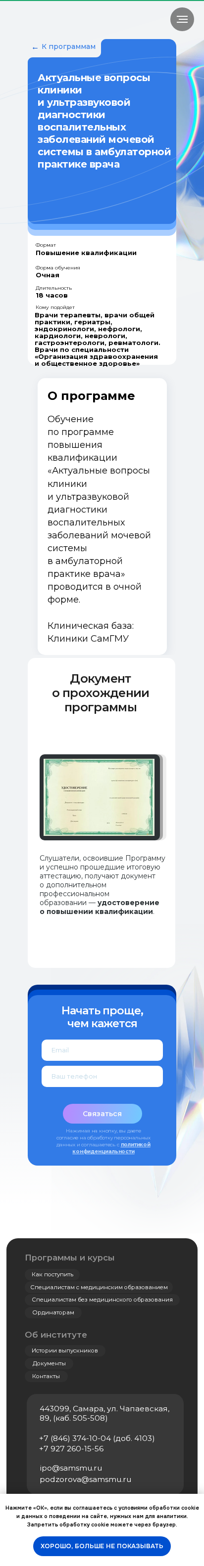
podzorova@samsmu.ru (85, 1479)
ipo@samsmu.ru (71, 1468)
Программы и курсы (70, 1257)
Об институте (56, 1335)
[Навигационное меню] (182, 19)
